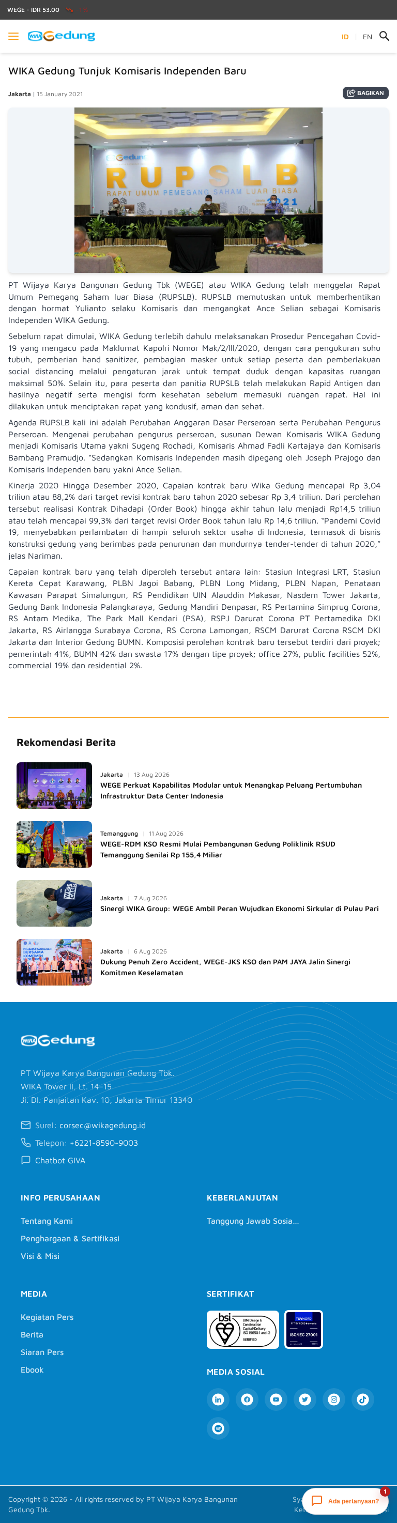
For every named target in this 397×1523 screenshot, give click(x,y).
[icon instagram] (334, 1399)
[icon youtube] (276, 1399)
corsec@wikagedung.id (102, 1125)
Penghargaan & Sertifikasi (70, 1238)
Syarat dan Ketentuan (311, 1504)
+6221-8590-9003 (104, 1142)
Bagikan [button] (370, 93)
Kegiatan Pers (47, 1316)
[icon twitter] (305, 1399)
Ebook (32, 1369)
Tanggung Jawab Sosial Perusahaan (253, 1220)
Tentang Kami (47, 1220)
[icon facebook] (247, 1399)
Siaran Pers (42, 1352)
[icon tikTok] (363, 1399)
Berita (32, 1334)
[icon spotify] (218, 1428)
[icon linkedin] (218, 1399)
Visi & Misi (40, 1255)
